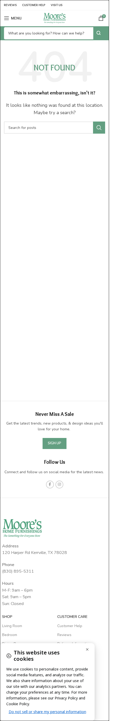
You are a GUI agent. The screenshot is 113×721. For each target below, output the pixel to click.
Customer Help (69, 625)
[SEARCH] (99, 128)
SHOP (7, 616)
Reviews (64, 634)
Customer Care (72, 616)
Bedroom (9, 634)
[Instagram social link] (59, 484)
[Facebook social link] (50, 484)
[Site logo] (55, 18)
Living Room (12, 625)
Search (99, 33)
